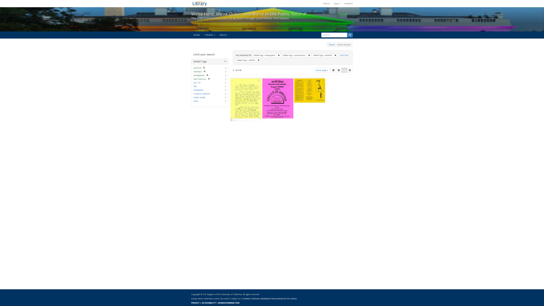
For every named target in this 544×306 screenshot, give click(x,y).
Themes (209, 35)
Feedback (348, 3)
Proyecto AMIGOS (202, 93)
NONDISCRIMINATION (228, 302)
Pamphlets (198, 90)
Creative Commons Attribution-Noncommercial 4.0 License (270, 298)
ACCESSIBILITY (209, 302)
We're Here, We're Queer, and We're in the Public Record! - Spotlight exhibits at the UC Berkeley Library (199, 3)
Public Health (199, 97)
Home (196, 35)
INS (195, 86)
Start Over (344, 55)
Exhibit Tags (200, 61)
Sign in (337, 3)
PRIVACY (195, 302)
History (326, 3)
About (223, 35)
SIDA (196, 101)
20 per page (321, 70)
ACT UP (197, 82)
